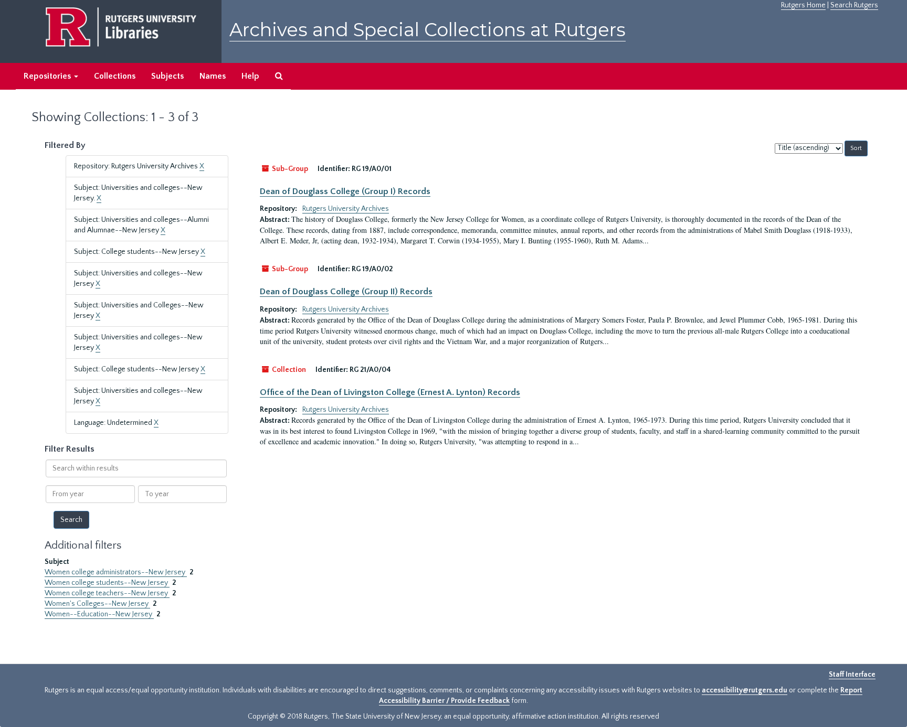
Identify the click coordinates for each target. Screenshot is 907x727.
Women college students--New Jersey (107, 583)
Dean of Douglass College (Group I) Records (345, 191)
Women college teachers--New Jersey (107, 593)
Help (250, 76)
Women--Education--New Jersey (99, 614)
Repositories (48, 76)
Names (212, 76)
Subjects (167, 76)
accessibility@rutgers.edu (744, 690)
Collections (114, 76)
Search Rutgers (854, 5)
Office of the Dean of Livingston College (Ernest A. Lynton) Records (390, 392)
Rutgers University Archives (345, 209)
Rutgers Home (803, 5)
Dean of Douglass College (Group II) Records (346, 291)
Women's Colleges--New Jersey (97, 604)
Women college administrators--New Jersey (116, 572)
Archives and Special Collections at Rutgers (427, 29)
